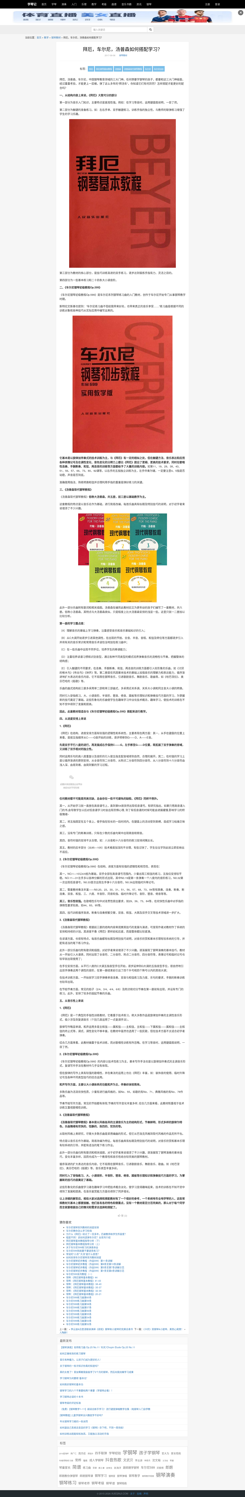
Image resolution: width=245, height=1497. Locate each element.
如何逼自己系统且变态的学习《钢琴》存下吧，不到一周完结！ (92, 1427)
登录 (217, 4)
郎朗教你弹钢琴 (68, 1476)
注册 (207, 4)
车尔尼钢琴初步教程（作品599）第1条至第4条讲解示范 (95, 1270)
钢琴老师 (84, 1483)
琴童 (172, 1460)
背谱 (95, 1467)
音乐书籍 (127, 4)
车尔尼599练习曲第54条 (79, 1317)
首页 (44, 4)
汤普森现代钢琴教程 (133, 68)
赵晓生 (109, 1467)
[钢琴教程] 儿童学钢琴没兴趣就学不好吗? (81, 1415)
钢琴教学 (134, 1476)
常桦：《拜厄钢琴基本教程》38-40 (84, 1284)
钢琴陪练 (122, 1483)
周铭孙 (90, 1453)
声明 (146, 1493)
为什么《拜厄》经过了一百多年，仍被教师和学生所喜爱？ (96, 1234)
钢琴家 (112, 1475)
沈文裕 (156, 1460)
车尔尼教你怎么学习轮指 (79, 1230)
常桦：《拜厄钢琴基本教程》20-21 (84, 1294)
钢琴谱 (110, 1483)
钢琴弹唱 (122, 1475)
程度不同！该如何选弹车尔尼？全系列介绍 (88, 1237)
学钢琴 (130, 1452)
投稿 (139, 1493)
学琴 (54, 4)
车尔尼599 (159, 68)
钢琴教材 (56, 37)
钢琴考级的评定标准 (70, 1402)
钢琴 (149, 4)
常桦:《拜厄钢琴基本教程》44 (82, 1277)
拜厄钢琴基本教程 (104, 68)
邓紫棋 (160, 1467)
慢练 (85, 1460)
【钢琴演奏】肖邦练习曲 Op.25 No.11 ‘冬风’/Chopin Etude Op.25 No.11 (97, 1347)
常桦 (78, 1460)
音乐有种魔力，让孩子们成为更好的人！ (81, 1359)
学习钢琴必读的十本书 (71, 1396)
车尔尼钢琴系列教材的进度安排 (82, 1227)
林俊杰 (147, 1460)
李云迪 (138, 1460)
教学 (94, 4)
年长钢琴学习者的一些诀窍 (74, 1421)
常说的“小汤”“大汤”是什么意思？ (83, 1254)
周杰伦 (82, 1453)
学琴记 (32, 4)
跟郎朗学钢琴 (131, 1467)
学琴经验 (115, 1453)
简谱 (76, 1467)
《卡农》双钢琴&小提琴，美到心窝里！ (164, 1329)
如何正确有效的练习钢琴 (73, 1353)
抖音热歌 (113, 1459)
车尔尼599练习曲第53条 (79, 1320)
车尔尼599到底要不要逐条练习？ (83, 1250)
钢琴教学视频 (148, 1475)
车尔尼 (148, 68)
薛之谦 (101, 1467)
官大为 (165, 1453)
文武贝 (128, 1460)
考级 (104, 4)
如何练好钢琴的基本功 (71, 1384)
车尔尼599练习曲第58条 (79, 1304)
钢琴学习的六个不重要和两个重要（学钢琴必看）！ (87, 1390)
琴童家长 (64, 1467)
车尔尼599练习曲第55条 (79, 1314)
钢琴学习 (101, 1475)
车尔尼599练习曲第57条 (79, 1307)
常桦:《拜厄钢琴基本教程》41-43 (83, 1280)
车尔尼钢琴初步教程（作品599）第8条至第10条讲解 (93, 1264)
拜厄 (91, 68)
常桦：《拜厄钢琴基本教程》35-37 (84, 1287)
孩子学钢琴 (149, 1452)
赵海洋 (117, 1467)
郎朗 (169, 1467)
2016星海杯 (64, 1453)
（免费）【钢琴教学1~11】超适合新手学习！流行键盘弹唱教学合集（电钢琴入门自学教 (105, 1409)
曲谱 (114, 4)
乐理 (84, 4)
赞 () (124, 1215)
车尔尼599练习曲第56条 (79, 1310)
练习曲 (87, 1467)
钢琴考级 (98, 1483)
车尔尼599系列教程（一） (80, 1274)
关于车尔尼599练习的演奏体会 (82, 1247)
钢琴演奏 (165, 1474)
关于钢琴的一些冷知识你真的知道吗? (79, 1365)
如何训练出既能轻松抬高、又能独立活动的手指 (84, 1433)
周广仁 (73, 1453)
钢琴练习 (67, 1482)
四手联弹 (101, 1453)
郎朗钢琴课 (86, 1476)
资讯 (139, 4)
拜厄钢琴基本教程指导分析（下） (83, 1240)
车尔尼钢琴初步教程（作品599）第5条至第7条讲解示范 (95, 1267)
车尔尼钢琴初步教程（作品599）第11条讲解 (89, 1260)
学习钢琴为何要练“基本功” (73, 1378)
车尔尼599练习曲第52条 (79, 1324)
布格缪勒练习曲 (66, 1460)
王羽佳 (165, 1460)
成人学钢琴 (96, 1460)
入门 (74, 4)
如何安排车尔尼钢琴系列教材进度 (83, 1257)
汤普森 (118, 68)
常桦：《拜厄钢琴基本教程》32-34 (84, 1290)
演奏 (64, 4)
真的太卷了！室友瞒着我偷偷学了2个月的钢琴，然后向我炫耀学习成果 (97, 1372)
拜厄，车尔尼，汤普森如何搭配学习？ (122, 49)
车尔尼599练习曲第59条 (79, 1300)
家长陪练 (176, 1453)
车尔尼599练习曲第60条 (79, 1297)
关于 (132, 1493)
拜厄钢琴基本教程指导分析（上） (83, 1244)
